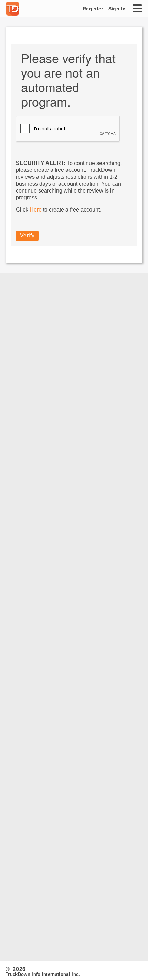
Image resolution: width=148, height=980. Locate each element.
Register (93, 8)
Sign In (117, 8)
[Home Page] (14, 9)
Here (36, 210)
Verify (27, 235)
